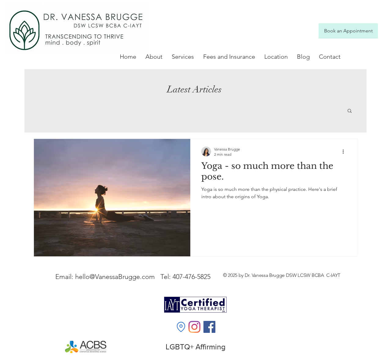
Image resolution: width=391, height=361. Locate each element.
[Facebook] (209, 327)
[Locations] (181, 327)
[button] (183, 56)
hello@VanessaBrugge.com (115, 277)
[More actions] (345, 151)
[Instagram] (194, 327)
